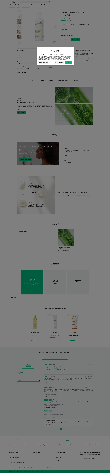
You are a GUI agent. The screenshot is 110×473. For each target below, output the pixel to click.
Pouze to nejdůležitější (59, 62)
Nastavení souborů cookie (43, 62)
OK (68, 62)
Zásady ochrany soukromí (62, 59)
